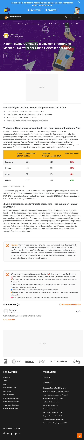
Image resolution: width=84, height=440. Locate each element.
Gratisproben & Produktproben (53, 398)
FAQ (4, 384)
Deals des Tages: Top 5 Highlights (54, 388)
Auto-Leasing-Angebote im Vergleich (55, 395)
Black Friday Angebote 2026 (52, 412)
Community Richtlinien (11, 405)
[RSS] (19, 433)
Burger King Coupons (50, 405)
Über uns (6, 377)
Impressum (7, 391)
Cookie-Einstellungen (10, 408)
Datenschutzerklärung (11, 401)
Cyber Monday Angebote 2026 (53, 419)
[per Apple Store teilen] (12, 433)
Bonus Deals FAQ (9, 388)
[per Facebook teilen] (4, 433)
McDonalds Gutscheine (51, 402)
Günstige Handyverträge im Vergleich (56, 391)
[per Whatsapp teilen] (8, 433)
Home (5, 24)
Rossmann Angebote (50, 409)
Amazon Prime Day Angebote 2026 (55, 423)
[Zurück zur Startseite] (12, 17)
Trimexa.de (47, 377)
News (12, 24)
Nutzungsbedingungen (11, 398)
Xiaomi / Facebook (16, 186)
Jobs (5, 381)
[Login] (72, 17)
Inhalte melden (8, 394)
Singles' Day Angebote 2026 (52, 416)
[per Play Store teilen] (16, 433)
